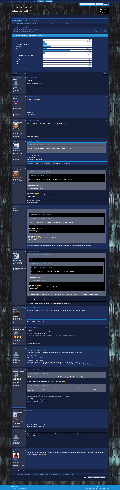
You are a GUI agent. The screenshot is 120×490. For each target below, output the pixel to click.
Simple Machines (22, 486)
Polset (15, 141)
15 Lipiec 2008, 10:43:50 (32, 77)
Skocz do (86, 477)
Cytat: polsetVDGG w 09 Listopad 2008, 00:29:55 (40, 171)
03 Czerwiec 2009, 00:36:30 (33, 327)
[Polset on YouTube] (14, 156)
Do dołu (14, 73)
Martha (15, 327)
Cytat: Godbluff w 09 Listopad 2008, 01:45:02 (40, 254)
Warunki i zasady (100, 486)
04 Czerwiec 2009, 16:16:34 (33, 348)
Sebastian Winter (18, 308)
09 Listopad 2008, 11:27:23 (33, 251)
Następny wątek (103, 31)
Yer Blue (15, 348)
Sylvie (64, 23)
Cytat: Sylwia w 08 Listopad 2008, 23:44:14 (39, 144)
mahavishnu (17, 431)
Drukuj (105, 73)
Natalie (15, 410)
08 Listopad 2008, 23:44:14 (33, 120)
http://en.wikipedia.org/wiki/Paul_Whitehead (37, 400)
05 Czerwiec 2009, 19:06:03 (33, 369)
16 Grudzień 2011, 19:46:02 (33, 449)
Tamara (15, 96)
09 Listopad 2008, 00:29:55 (33, 141)
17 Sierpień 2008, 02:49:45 (32, 96)
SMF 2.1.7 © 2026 (14, 486)
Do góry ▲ (107, 486)
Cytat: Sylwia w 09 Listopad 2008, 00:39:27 (39, 210)
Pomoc (95, 486)
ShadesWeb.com (22, 488)
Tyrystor (15, 450)
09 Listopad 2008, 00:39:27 (33, 167)
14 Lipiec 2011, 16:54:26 (32, 431)
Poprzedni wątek (94, 31)
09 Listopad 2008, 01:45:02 (33, 206)
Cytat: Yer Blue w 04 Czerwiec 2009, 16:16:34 (40, 373)
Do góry (14, 470)
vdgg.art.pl (85, 17)
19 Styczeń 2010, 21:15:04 (32, 410)
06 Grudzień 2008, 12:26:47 (33, 307)
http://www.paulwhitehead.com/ (34, 401)
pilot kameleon (17, 77)
